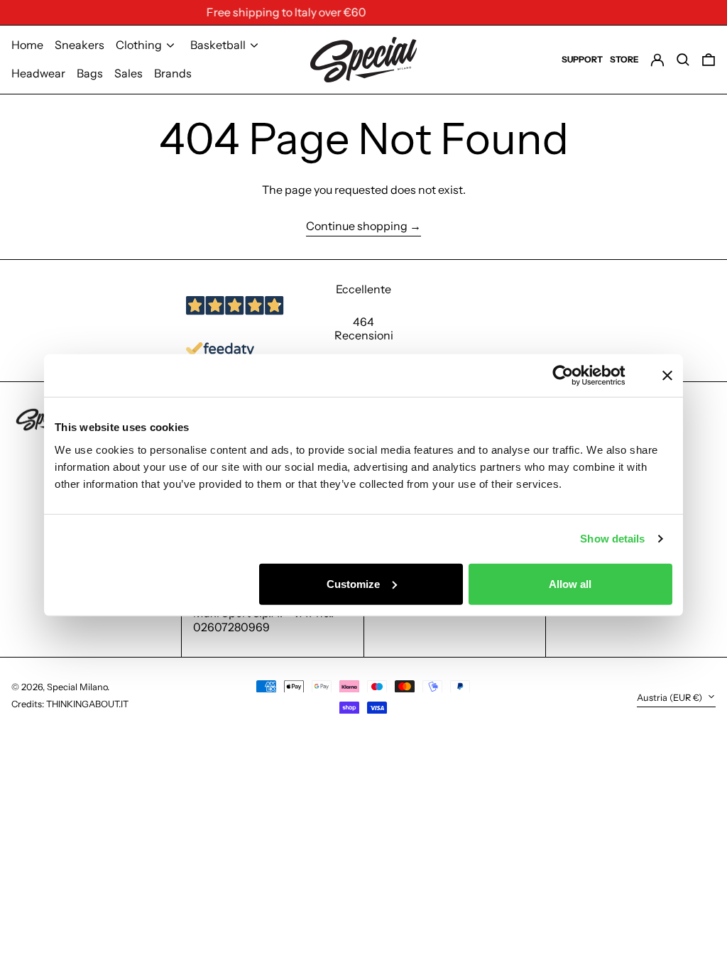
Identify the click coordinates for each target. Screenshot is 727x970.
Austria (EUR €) (670, 697)
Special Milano (77, 687)
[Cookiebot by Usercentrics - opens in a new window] (574, 375)
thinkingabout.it (87, 704)
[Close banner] (667, 376)
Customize (353, 583)
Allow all (570, 583)
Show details (612, 539)
